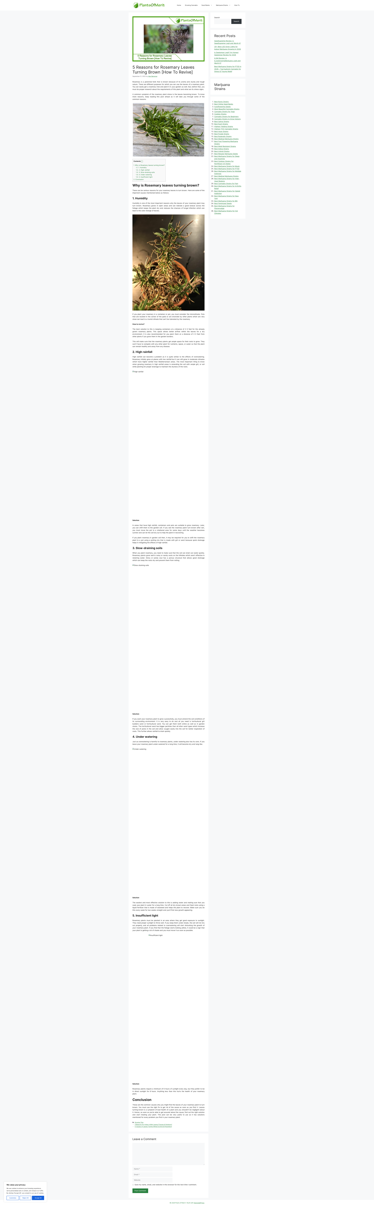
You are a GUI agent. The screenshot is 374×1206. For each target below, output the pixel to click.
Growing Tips (139, 1122)
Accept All (38, 1198)
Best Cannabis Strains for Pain (226, 184)
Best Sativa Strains (221, 122)
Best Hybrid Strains (221, 151)
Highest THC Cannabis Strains (226, 129)
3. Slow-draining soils (145, 172)
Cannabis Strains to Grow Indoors (227, 119)
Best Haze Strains (221, 131)
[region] (25, 1192)
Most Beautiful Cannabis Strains (226, 109)
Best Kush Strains (221, 124)
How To (237, 5)
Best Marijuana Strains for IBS (226, 201)
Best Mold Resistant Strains (225, 146)
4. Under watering (144, 175)
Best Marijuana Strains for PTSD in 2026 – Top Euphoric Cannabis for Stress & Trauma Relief (227, 69)
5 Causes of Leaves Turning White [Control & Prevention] (153, 1126)
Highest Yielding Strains (223, 126)
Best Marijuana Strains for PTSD (226, 169)
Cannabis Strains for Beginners (226, 117)
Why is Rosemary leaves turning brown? (149, 165)
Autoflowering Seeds (222, 107)
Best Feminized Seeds (223, 203)
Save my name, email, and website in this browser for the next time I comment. (166, 1185)
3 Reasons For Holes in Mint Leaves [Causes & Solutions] (153, 1124)
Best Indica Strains (221, 149)
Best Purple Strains (221, 134)
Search (217, 18)
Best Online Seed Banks (223, 104)
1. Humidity (141, 168)
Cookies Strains (220, 114)
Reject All (25, 1198)
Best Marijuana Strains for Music (227, 166)
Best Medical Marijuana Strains (226, 139)
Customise (12, 1198)
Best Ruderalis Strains (223, 136)
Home (179, 5)
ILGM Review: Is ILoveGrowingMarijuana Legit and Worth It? (227, 60)
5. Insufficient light (144, 177)
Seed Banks (206, 5)
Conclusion (139, 179)
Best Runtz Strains (221, 102)
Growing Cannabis (191, 5)
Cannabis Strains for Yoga (224, 112)
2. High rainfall (143, 170)
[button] (142, 161)
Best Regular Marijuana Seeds (226, 154)
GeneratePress (199, 1203)
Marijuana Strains (222, 5)
